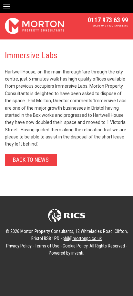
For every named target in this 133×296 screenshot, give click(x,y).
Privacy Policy (19, 245)
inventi (77, 253)
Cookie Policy (75, 245)
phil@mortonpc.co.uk (82, 238)
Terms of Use (47, 245)
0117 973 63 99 (108, 20)
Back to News (31, 159)
